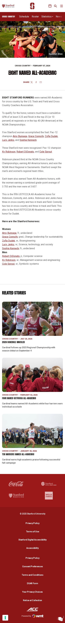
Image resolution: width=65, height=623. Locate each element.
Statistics (46, 16)
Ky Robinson (8, 151)
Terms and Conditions (32, 575)
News (59, 16)
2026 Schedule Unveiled (13, 342)
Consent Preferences (32, 566)
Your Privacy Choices (32, 592)
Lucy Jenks (8, 140)
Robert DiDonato (25, 151)
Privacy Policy (33, 523)
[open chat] (60, 618)
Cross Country (23, 66)
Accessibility (33, 548)
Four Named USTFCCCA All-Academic (19, 398)
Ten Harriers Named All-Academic (18, 454)
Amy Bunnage (20, 136)
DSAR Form (32, 583)
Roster (35, 16)
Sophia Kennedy (28, 140)
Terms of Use (32, 531)
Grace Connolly (36, 136)
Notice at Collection (32, 600)
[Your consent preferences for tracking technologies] (5, 618)
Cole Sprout (45, 151)
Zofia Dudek (51, 136)
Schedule (24, 16)
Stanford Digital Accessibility (33, 539)
